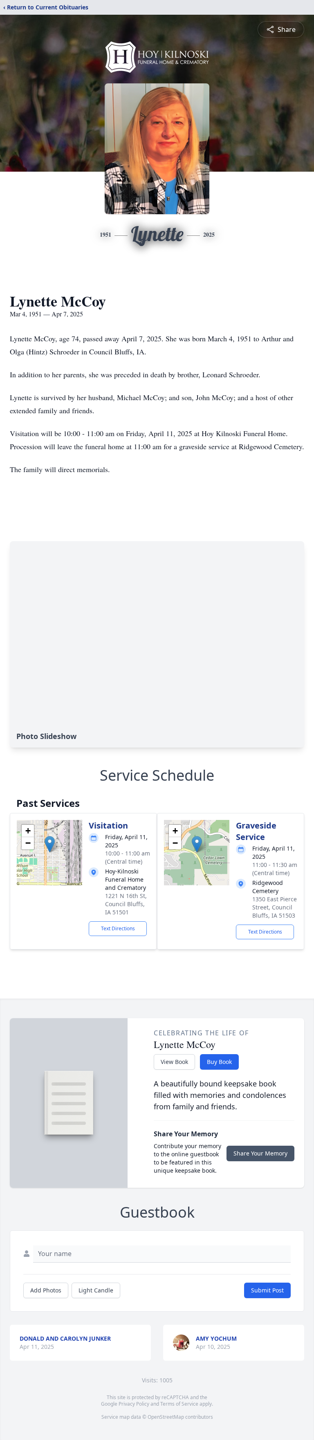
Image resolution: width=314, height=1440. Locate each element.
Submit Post (267, 1290)
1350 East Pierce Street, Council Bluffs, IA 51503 (274, 907)
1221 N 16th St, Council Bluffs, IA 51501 (126, 904)
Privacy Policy (134, 1403)
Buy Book (219, 1062)
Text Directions (118, 928)
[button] (50, 844)
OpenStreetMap (166, 1416)
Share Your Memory (260, 1153)
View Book (174, 1062)
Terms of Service (179, 1403)
